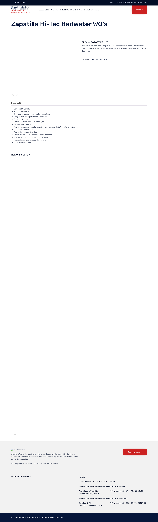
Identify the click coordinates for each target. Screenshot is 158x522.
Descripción (16, 103)
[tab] (17, 103)
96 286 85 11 (20, 3)
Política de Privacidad (33, 517)
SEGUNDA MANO (91, 10)
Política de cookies (48, 517)
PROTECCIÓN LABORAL (71, 10)
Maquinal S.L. (20, 517)
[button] (139, 9)
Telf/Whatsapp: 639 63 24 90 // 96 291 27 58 (128, 503)
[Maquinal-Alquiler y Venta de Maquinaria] (21, 8)
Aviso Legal (59, 517)
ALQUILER (44, 10)
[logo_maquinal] (18, 449)
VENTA (54, 10)
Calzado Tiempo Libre (99, 59)
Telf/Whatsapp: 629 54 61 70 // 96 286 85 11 (127, 491)
